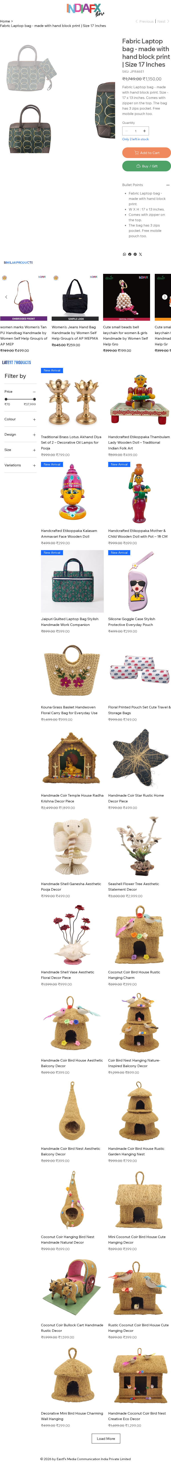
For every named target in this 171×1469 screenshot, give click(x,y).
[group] (85, 314)
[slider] (6, 399)
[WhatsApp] (124, 254)
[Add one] (144, 130)
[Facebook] (130, 254)
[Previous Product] (6, 297)
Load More (106, 1438)
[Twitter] (140, 254)
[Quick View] (23, 297)
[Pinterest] (135, 254)
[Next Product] (164, 297)
